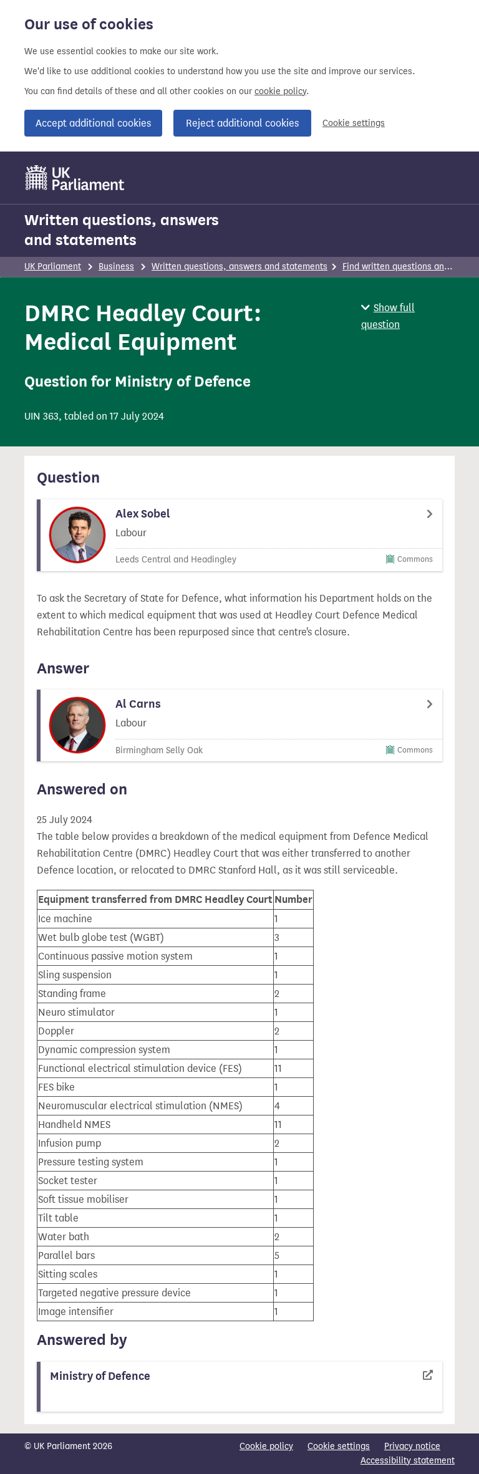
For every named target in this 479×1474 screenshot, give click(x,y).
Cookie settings (353, 123)
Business (116, 266)
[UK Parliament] (75, 177)
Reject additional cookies (242, 123)
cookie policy (280, 91)
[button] (408, 316)
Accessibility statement (407, 1460)
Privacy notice (412, 1446)
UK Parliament (52, 266)
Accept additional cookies (93, 123)
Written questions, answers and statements (121, 230)
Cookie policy (266, 1446)
